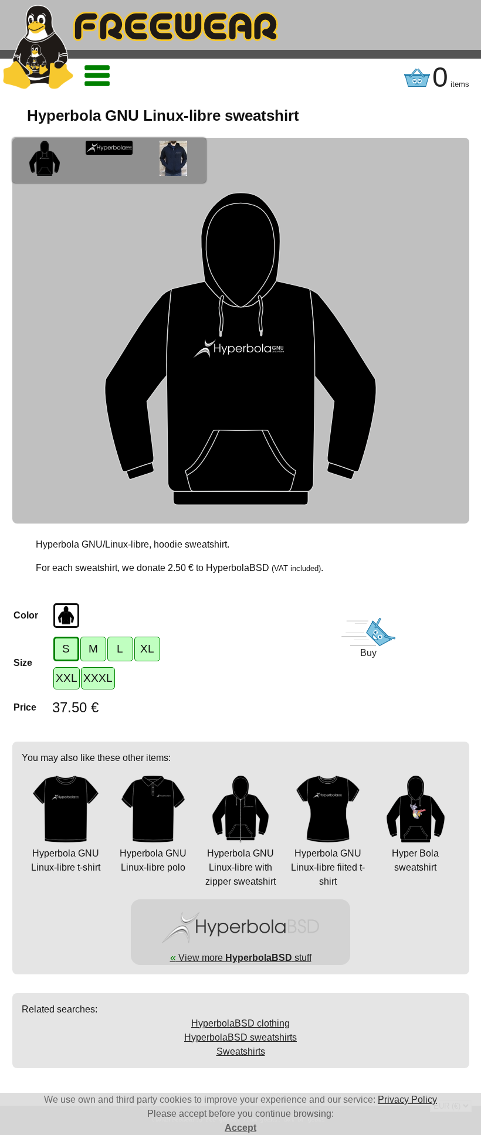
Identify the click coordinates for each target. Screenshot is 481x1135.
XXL (66, 678)
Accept (240, 1128)
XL (147, 649)
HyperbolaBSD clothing (240, 1023)
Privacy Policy (407, 1100)
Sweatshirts (240, 1051)
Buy (368, 653)
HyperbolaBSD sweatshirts (240, 1037)
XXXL (98, 678)
